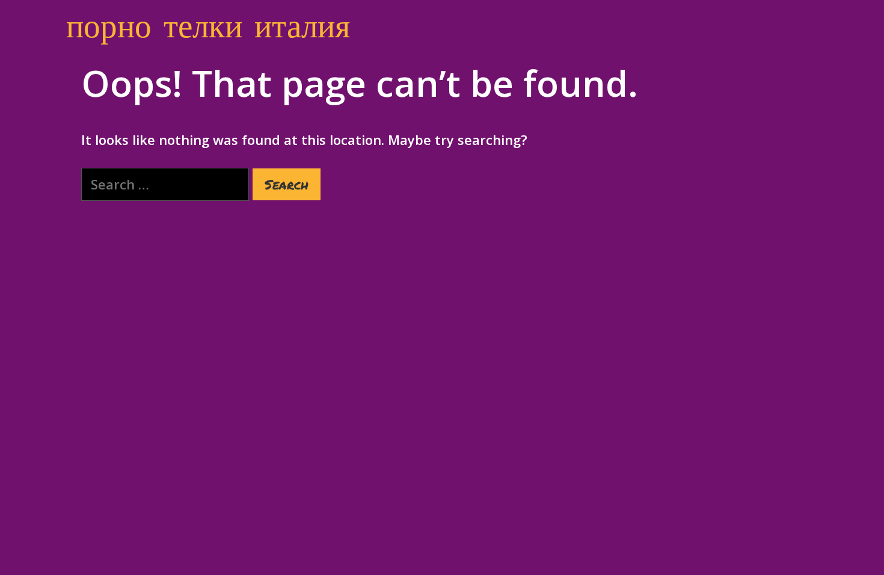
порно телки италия (208, 24)
